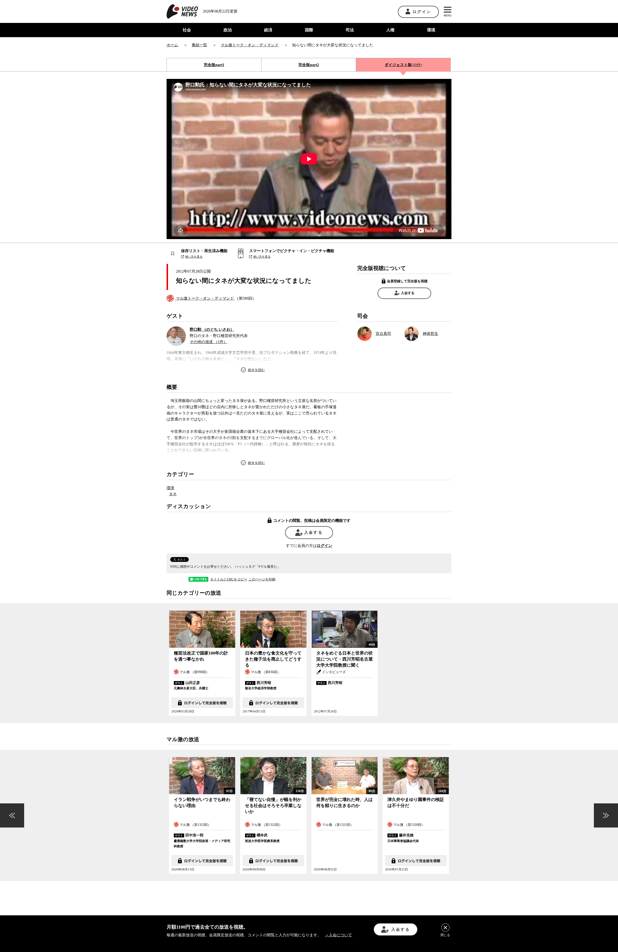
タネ (173, 494)
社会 (187, 30)
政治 (228, 30)
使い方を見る (194, 256)
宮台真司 (383, 333)
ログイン (422, 12)
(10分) (403, 65)
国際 (309, 30)
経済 (268, 30)
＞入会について (338, 935)
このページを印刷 (261, 579)
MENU (447, 15)
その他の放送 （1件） (208, 342)
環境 (431, 30)
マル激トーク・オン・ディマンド (205, 298)
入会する (407, 293)
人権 (390, 30)
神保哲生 (430, 333)
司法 (350, 30)
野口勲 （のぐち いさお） (212, 329)
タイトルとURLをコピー (228, 579)
